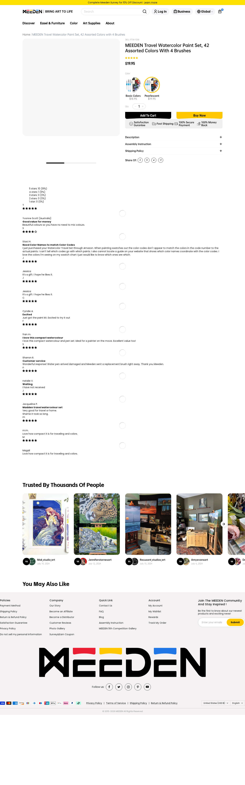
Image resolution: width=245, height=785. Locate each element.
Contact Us (105, 605)
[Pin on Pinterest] (147, 160)
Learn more (150, 2)
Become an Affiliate (61, 611)
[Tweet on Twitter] (153, 160)
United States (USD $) (214, 703)
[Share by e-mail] (160, 160)
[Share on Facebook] (140, 160)
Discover (28, 23)
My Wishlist (154, 611)
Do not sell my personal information (21, 634)
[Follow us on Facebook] (109, 687)
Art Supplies (91, 23)
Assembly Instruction (111, 622)
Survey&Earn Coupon (62, 634)
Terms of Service (116, 703)
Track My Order (157, 622)
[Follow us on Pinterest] (137, 687)
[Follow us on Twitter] (119, 687)
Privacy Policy (8, 628)
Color (74, 23)
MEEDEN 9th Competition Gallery (117, 628)
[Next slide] (223, 524)
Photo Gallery (57, 628)
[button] (131, 58)
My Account (155, 605)
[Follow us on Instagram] (128, 687)
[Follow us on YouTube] (147, 687)
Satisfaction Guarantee (13, 622)
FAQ (101, 611)
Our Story (55, 605)
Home (26, 34)
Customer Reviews (60, 622)
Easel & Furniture (52, 23)
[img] (29, 208)
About (110, 23)
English (236, 703)
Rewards (153, 617)
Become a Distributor (62, 617)
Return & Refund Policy (13, 617)
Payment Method (10, 605)
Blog (101, 617)
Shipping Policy (8, 611)
